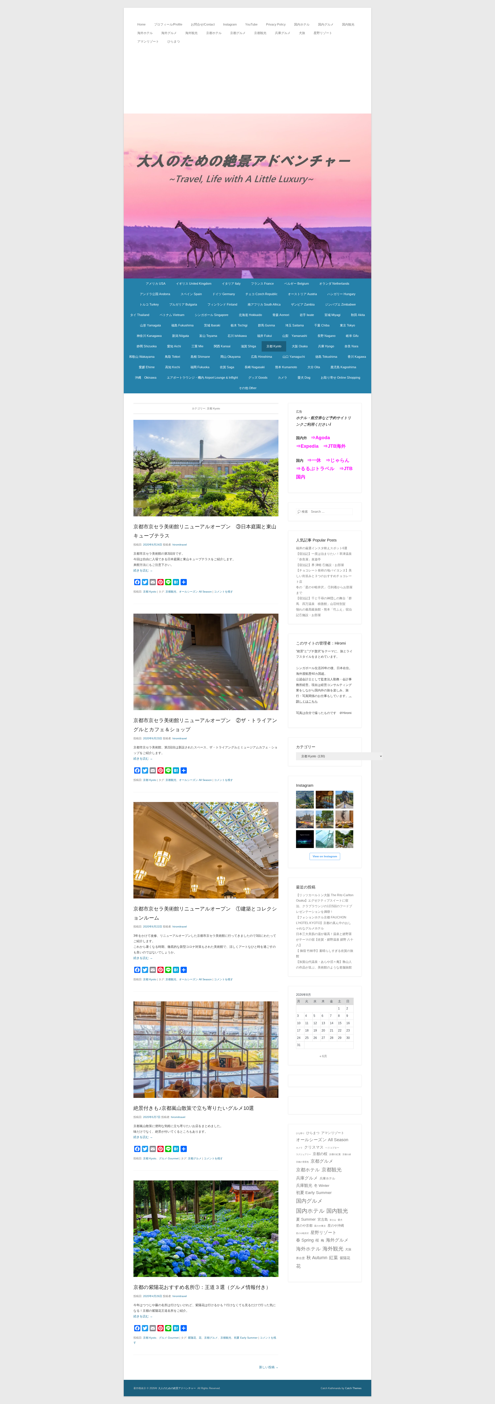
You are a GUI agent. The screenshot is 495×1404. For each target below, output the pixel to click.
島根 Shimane (200, 356)
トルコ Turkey (149, 304)
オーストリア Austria (302, 294)
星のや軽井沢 (302, 1233)
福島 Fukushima (182, 325)
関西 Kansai (222, 346)
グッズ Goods (257, 377)
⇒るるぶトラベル (315, 468)
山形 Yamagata (150, 325)
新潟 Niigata (180, 335)
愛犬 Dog (304, 377)
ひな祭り (300, 1133)
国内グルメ (326, 24)
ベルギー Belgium (296, 283)
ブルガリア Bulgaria (183, 304)
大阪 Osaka (300, 346)
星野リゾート (323, 33)
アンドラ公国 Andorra (155, 294)
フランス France (262, 283)
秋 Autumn (316, 1257)
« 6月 (323, 1056)
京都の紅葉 (335, 1154)
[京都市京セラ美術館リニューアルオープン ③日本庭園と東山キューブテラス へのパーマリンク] (205, 468)
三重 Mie (197, 346)
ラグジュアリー (303, 1154)
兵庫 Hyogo (326, 346)
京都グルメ (238, 33)
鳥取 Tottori (172, 356)
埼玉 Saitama (294, 325)
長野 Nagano (326, 335)
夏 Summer (306, 1219)
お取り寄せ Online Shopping (340, 377)
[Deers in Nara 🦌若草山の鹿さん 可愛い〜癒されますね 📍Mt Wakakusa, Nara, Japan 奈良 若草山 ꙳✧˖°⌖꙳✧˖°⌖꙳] (325, 819)
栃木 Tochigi (239, 325)
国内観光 (348, 24)
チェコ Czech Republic (261, 294)
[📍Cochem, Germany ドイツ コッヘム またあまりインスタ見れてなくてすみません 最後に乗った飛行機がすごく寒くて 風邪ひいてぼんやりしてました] (305, 800)
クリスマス (313, 1147)
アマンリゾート (148, 41)
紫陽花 (192, 1337)
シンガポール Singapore (211, 315)
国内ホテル (302, 24)
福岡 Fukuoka (199, 367)
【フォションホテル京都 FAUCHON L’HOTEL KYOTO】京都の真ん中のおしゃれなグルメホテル (323, 923)
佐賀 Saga (227, 367)
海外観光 (191, 33)
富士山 (333, 1220)
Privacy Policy (276, 24)
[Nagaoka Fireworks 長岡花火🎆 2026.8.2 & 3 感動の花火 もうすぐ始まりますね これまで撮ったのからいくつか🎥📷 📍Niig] (305, 839)
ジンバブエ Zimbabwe (340, 304)
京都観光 (260, 33)
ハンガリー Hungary (341, 294)
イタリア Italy (231, 283)
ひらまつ (173, 41)
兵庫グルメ (282, 33)
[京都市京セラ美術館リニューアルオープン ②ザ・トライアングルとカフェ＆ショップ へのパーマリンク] (205, 662)
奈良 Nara (351, 346)
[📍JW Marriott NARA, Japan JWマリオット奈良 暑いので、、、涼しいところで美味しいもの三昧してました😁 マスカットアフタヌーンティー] (344, 819)
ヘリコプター (332, 1147)
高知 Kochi (172, 367)
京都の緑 (346, 1154)
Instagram (230, 24)
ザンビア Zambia (303, 304)
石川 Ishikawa (237, 335)
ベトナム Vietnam (172, 315)
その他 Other (247, 388)
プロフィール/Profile (168, 24)
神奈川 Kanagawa (149, 335)
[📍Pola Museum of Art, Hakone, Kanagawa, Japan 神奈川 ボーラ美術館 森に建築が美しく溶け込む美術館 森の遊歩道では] (325, 839)
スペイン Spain (191, 294)
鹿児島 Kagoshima (343, 367)
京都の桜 (320, 1154)
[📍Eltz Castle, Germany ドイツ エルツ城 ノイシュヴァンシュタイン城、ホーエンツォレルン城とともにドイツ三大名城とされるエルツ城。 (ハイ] (344, 800)
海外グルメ (169, 33)
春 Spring (305, 1240)
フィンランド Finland (222, 304)
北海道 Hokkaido (250, 315)
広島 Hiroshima (261, 356)
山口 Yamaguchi (293, 356)
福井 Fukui (264, 335)
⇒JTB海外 (334, 446)
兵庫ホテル (327, 1178)
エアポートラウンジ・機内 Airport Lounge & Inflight (202, 377)
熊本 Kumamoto (286, 367)
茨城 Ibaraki (212, 325)
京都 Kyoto (273, 346)
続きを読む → (143, 570)
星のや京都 (304, 1225)
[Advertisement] (247, 75)
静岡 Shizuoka (147, 346)
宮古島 (322, 1219)
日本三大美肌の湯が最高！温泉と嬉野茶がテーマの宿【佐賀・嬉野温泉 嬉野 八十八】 (324, 939)
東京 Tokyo (347, 325)
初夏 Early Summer (246, 1337)
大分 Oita (313, 367)
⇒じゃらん (338, 460)
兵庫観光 (304, 1185)
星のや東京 (320, 1226)
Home (141, 24)
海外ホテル (145, 33)
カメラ (282, 377)
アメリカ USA (156, 283)
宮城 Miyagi (332, 315)
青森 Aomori (280, 315)
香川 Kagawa (357, 356)
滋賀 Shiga (248, 346)
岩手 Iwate (307, 315)
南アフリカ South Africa (264, 304)
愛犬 (340, 1220)
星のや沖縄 (336, 1225)
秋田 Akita (358, 315)
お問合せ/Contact (203, 24)
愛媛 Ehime (147, 367)
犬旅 (302, 33)
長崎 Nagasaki (255, 367)
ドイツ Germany (223, 294)
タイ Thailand (139, 315)
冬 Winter (321, 1185)
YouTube (251, 24)
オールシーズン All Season (195, 591)
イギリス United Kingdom (193, 283)
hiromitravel (179, 544)
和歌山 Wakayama (141, 356)
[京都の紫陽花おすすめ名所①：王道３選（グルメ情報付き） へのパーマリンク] (205, 1228)
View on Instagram (325, 856)
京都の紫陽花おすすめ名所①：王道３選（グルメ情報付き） (202, 1287)
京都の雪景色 (302, 1162)
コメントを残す (223, 591)
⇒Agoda (320, 437)
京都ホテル (214, 33)
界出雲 (300, 1258)
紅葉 (333, 1257)
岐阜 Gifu (352, 335)
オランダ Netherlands (334, 283)
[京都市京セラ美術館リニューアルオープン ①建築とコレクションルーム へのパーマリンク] (205, 850)
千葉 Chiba (321, 325)
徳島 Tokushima (326, 356)
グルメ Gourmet (169, 1158)
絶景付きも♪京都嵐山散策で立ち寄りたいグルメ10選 (193, 1108)
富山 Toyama (208, 335)
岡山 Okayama (230, 356)
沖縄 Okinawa (145, 377)
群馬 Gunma (266, 325)
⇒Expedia (307, 446)
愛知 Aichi (174, 346)
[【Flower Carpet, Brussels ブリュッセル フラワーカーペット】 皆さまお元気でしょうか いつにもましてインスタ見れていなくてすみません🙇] (305, 819)
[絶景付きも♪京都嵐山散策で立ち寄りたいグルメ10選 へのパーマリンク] (205, 1049)
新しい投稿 (268, 1367)
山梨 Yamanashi (294, 335)
